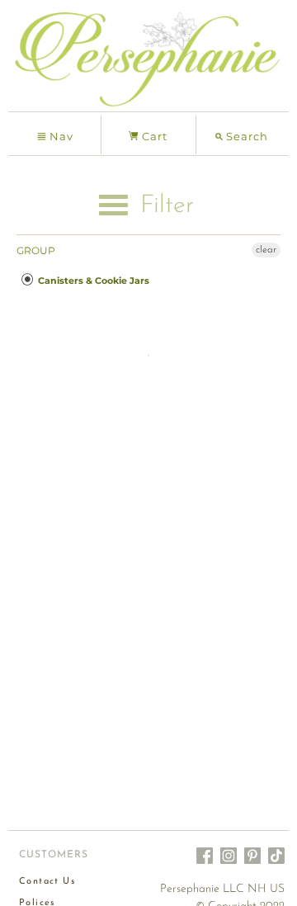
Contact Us (47, 881)
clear (266, 250)
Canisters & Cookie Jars (92, 280)
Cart (153, 136)
